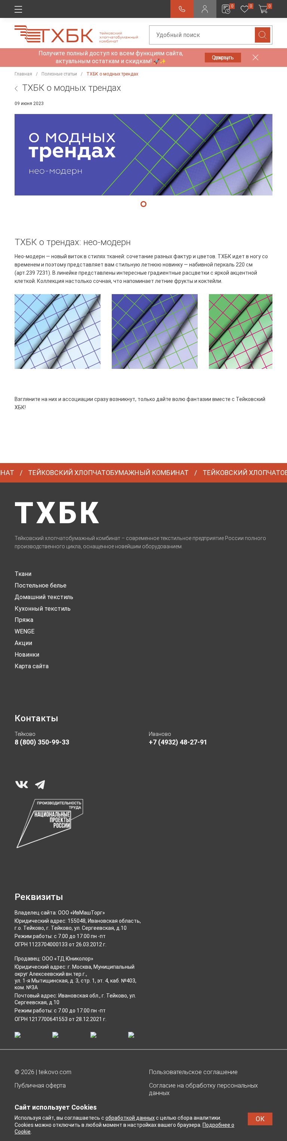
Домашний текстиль (44, 597)
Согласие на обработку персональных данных (203, 1089)
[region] (143, 333)
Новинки (27, 654)
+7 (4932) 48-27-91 (178, 742)
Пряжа (24, 619)
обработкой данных (130, 1118)
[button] (143, 204)
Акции (23, 643)
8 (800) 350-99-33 (42, 742)
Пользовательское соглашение (193, 1072)
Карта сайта (32, 666)
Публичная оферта (40, 1085)
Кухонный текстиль (43, 608)
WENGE (24, 631)
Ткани (23, 573)
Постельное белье (41, 585)
